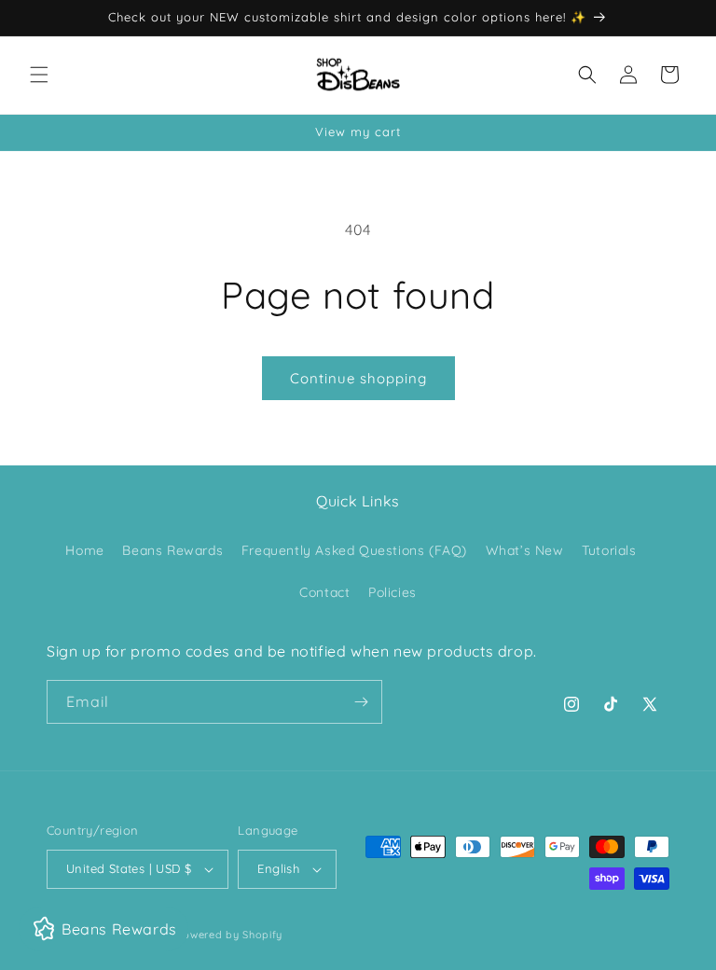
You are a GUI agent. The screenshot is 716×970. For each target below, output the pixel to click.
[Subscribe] (360, 702)
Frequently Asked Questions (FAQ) (354, 550)
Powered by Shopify (228, 934)
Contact (324, 592)
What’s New (525, 550)
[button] (39, 74)
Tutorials (609, 550)
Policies (392, 592)
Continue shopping (358, 378)
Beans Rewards (172, 550)
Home (84, 550)
